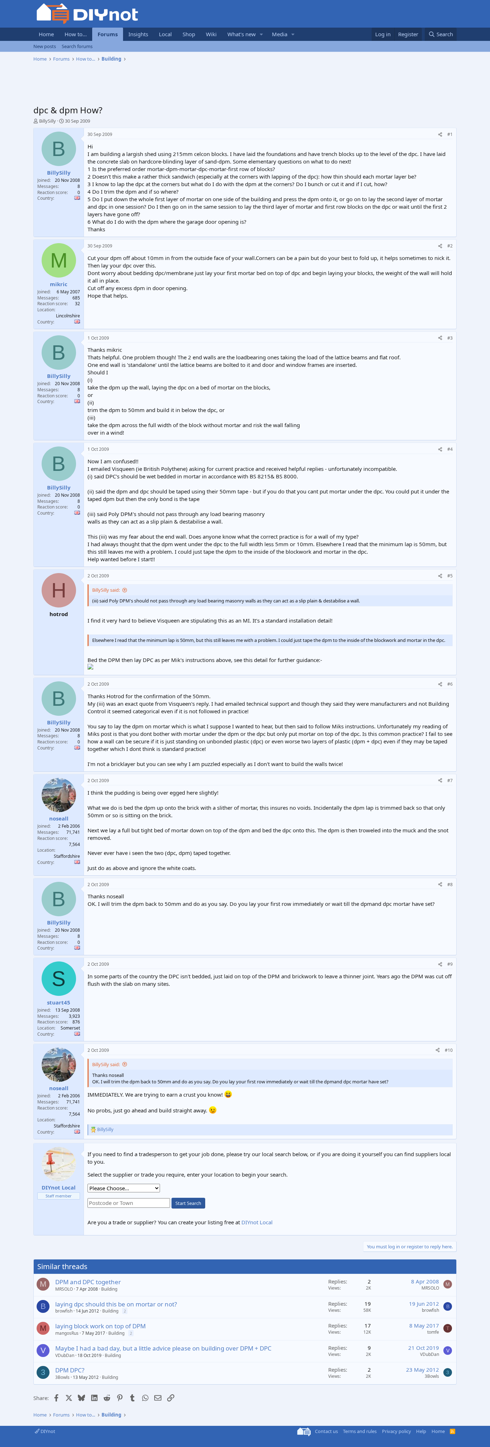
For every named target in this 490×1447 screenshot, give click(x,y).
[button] (261, 34)
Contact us (326, 1431)
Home (46, 34)
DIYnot (47, 1431)
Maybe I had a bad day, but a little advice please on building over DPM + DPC (163, 1348)
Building (109, 1289)
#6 (450, 684)
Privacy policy (396, 1431)
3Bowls (62, 1377)
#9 (450, 964)
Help (421, 1431)
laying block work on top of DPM (100, 1326)
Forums (108, 34)
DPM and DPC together (88, 1282)
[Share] (440, 135)
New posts (44, 46)
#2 (450, 246)
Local (165, 34)
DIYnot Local (257, 1222)
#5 (450, 576)
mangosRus (67, 1333)
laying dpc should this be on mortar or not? (116, 1304)
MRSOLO (64, 1289)
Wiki (211, 34)
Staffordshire (67, 856)
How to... (76, 34)
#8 (450, 884)
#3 (450, 338)
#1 (450, 134)
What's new (241, 34)
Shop (189, 34)
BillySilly (47, 121)
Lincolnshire (68, 316)
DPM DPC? (69, 1370)
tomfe (433, 1332)
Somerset (70, 1028)
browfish (63, 1311)
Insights (138, 34)
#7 (450, 780)
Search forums (77, 46)
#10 (449, 1050)
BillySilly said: (106, 590)
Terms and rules (360, 1431)
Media (279, 34)
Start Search (188, 1203)
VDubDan (64, 1355)
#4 (450, 449)
